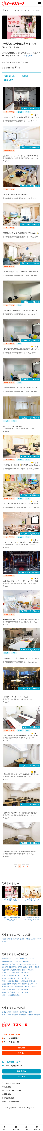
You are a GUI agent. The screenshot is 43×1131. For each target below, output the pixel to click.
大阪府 (33, 939)
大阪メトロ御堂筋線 (17, 986)
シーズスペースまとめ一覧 (20, 10)
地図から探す (8, 80)
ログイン (21, 1053)
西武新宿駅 (23, 1012)
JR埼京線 (25, 961)
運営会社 (7, 1087)
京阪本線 (32, 981)
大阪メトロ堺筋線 (22, 992)
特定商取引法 (9, 1098)
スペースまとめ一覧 (11, 1042)
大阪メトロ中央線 (22, 989)
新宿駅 (10, 1012)
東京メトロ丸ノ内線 (8, 972)
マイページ (37, 1129)
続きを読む (28, 55)
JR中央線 (31, 958)
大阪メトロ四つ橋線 (8, 989)
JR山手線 (15, 958)
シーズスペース (20, 1108)
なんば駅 (37, 1015)
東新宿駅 (15, 1015)
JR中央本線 (23, 958)
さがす (5, 1129)
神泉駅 (30, 1012)
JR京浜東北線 (21, 964)
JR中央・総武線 (7, 961)
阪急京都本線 (6, 984)
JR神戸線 (5, 967)
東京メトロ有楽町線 (8, 978)
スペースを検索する (11, 1038)
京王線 (20, 967)
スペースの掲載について (13, 1066)
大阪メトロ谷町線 (30, 986)
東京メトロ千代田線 (21, 975)
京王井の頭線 (27, 967)
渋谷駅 (4, 1012)
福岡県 (4, 942)
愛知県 (22, 939)
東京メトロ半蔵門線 (22, 978)
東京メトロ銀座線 (28, 970)
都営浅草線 (25, 984)
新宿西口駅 (22, 1015)
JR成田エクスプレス (8, 964)
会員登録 (21, 1048)
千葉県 (4, 939)
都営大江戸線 (16, 984)
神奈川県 (16, 939)
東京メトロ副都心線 (21, 981)
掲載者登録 (21, 1071)
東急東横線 (5, 970)
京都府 (28, 939)
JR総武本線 (17, 961)
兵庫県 (39, 939)
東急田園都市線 (15, 970)
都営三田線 (34, 984)
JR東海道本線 (6, 958)
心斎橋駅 (30, 1015)
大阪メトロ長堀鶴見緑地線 (11, 995)
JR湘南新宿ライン (33, 964)
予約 (26, 1129)
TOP (6, 10)
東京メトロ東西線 (8, 975)
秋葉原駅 (16, 1012)
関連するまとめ (9, 76)
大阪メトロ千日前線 (8, 992)
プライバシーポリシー (12, 1090)
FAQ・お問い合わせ (11, 1101)
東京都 (10, 939)
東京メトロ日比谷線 (22, 972)
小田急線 (36, 967)
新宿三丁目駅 (6, 1015)
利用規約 (7, 1094)
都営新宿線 (5, 986)
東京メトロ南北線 (8, 981)
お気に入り (16, 1129)
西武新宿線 (13, 967)
